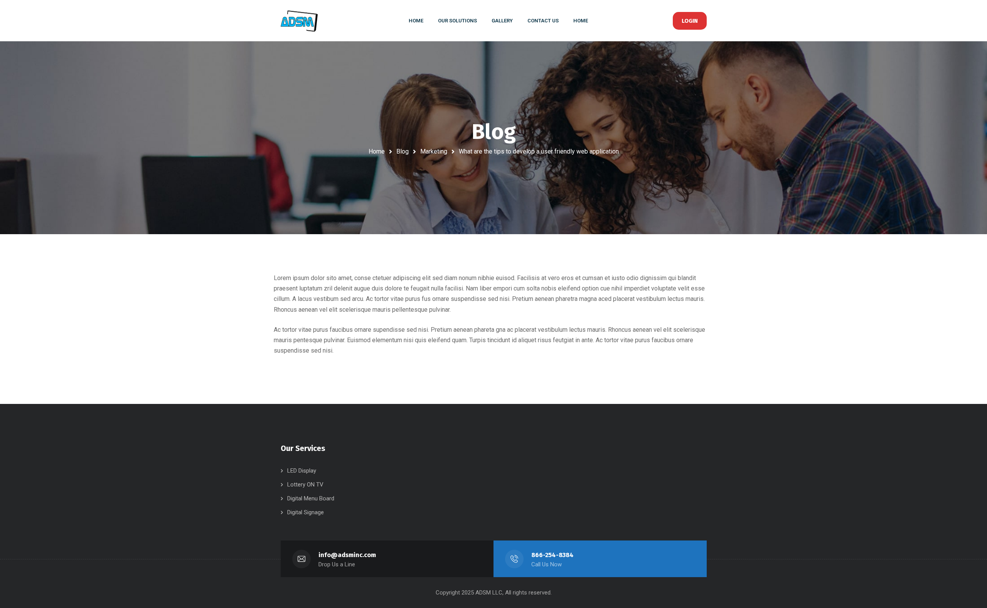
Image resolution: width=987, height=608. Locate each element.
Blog (402, 151)
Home (377, 151)
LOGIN (690, 20)
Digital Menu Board (310, 498)
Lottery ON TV (305, 484)
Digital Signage (305, 512)
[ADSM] (305, 20)
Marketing (433, 151)
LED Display (301, 470)
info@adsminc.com (347, 555)
